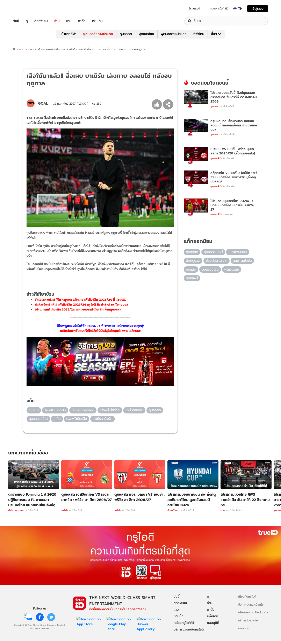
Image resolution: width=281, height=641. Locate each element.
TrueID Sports (55, 410)
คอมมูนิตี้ (213, 622)
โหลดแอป (194, 8)
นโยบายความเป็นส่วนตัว (253, 612)
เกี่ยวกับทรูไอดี (247, 596)
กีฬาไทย (198, 33)
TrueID (25, 8)
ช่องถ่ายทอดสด (216, 260)
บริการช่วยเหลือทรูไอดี (189, 629)
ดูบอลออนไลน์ (38, 418)
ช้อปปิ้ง (178, 616)
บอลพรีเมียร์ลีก (76, 418)
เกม (68, 21)
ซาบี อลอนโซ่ (134, 410)
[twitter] (51, 617)
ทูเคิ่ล (57, 418)
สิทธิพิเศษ (41, 21)
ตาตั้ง (82, 21)
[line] (28, 617)
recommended (83, 410)
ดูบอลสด (126, 33)
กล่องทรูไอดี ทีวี (219, 8)
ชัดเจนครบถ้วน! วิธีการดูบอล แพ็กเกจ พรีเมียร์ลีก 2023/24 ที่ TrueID (80, 299)
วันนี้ (16, 21)
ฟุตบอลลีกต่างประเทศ (98, 33)
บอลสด (191, 269)
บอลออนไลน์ (210, 269)
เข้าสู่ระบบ (258, 8)
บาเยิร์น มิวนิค (102, 418)
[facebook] (40, 617)
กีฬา (31, 49)
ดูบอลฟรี (192, 278)
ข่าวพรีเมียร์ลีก (110, 410)
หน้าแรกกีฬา (68, 33)
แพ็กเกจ (212, 616)
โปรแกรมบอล (237, 252)
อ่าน (57, 21)
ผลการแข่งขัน (242, 260)
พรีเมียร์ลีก (231, 269)
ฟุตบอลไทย (146, 33)
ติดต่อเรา (243, 628)
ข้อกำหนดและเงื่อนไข (251, 604)
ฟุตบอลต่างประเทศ (174, 33)
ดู (27, 21)
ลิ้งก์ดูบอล (193, 260)
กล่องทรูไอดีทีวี (184, 622)
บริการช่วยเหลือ (248, 620)
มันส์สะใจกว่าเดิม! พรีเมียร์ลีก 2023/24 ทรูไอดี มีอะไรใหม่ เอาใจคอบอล (81, 304)
